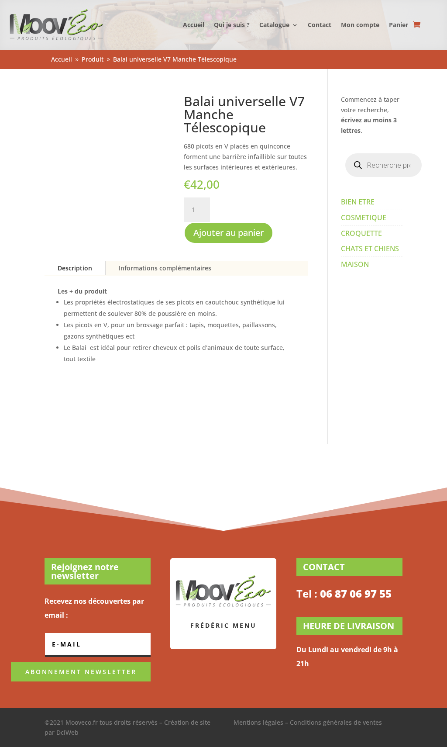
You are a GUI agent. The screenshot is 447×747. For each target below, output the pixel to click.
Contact (319, 25)
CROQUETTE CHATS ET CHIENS (370, 240)
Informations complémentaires (165, 268)
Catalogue (274, 25)
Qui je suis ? (232, 25)
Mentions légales (258, 722)
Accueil (193, 25)
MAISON (355, 264)
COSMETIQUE (363, 217)
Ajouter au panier (228, 233)
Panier (398, 25)
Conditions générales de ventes (336, 722)
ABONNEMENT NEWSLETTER (81, 671)
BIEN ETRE (358, 202)
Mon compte (360, 25)
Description (75, 268)
